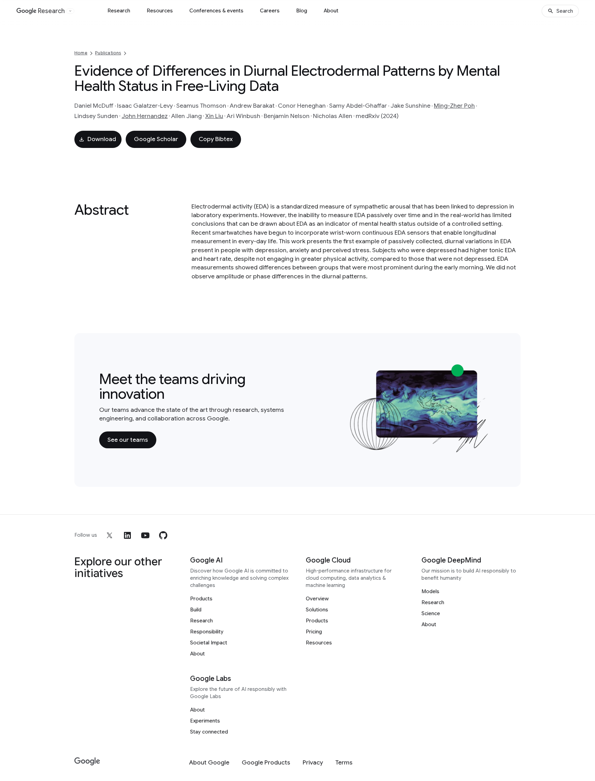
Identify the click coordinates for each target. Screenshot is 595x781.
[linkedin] (127, 535)
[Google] (87, 762)
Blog (301, 11)
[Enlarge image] (485, 449)
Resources (160, 11)
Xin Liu (214, 116)
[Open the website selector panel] (70, 11)
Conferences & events (216, 11)
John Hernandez (145, 116)
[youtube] (145, 535)
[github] (163, 535)
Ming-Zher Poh (454, 105)
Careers (270, 11)
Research (118, 11)
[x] (109, 535)
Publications (108, 52)
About (331, 11)
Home (80, 52)
